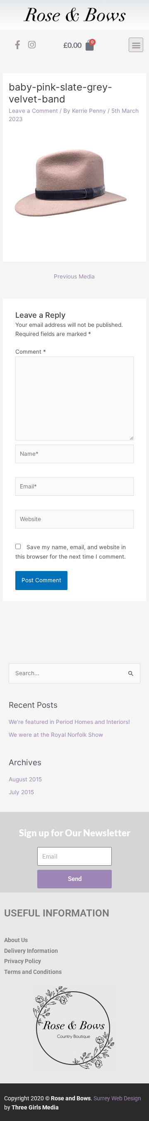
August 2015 (25, 779)
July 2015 (21, 792)
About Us (16, 940)
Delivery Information (31, 950)
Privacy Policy (22, 961)
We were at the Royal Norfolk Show (56, 734)
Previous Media (74, 276)
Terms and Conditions (33, 972)
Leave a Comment (33, 110)
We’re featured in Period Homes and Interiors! (69, 722)
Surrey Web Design (117, 1098)
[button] (136, 45)
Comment (30, 351)
